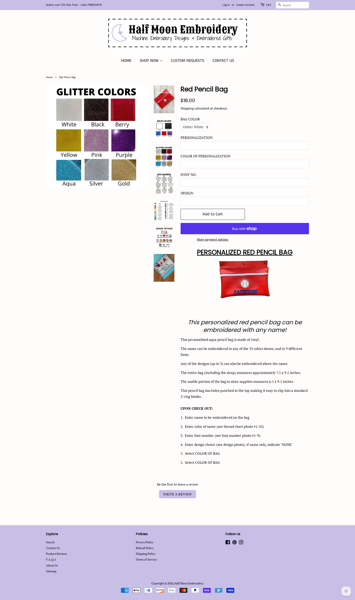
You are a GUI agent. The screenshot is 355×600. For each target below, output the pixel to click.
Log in (226, 5)
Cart (268, 5)
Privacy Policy (144, 542)
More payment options (212, 239)
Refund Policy (144, 548)
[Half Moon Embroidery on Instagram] (241, 543)
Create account (245, 5)
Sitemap (51, 571)
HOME (126, 61)
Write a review (177, 494)
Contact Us (53, 548)
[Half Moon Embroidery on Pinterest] (234, 543)
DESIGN (187, 193)
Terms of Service (146, 559)
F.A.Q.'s (51, 559)
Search (50, 542)
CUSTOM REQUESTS (187, 61)
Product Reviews (56, 554)
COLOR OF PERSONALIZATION (205, 156)
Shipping (187, 108)
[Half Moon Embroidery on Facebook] (227, 543)
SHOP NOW (150, 61)
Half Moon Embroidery (188, 583)
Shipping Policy (146, 554)
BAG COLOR (190, 119)
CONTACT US (223, 61)
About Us (52, 565)
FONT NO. (189, 174)
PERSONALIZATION (196, 137)
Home (49, 77)
